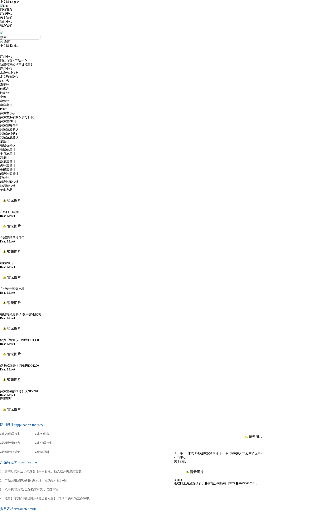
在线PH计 (6, 263)
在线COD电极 (9, 212)
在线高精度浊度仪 (12, 237)
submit (178, 479)
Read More (7, 215)
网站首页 (6, 9)
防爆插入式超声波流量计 (247, 453)
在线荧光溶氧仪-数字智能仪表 (20, 314)
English (14, 1)
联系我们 (6, 25)
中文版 (4, 1)
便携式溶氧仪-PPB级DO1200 (19, 365)
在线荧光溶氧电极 (12, 288)
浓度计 (4, 141)
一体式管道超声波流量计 (201, 453)
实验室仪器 (7, 113)
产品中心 (6, 13)
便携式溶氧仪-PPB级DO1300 (19, 340)
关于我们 (6, 17)
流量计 (4, 157)
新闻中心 (6, 21)
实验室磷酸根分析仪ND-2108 (19, 391)
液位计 (4, 177)
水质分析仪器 (9, 72)
